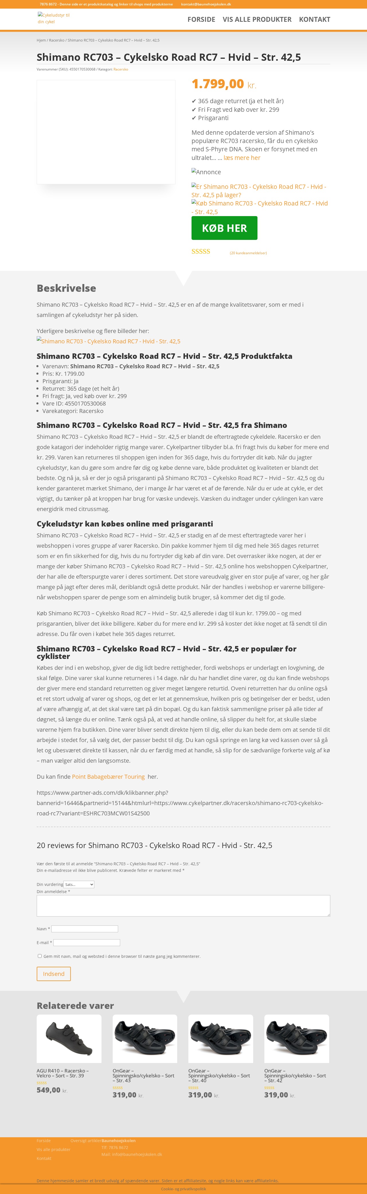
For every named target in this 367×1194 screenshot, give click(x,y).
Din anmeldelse (53, 891)
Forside (201, 20)
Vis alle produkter (257, 20)
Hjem (41, 40)
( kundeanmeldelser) (248, 252)
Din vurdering (50, 884)
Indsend (54, 974)
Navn (43, 928)
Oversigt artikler (86, 1140)
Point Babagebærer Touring (108, 776)
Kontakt (314, 20)
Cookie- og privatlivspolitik (62, 1167)
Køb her (224, 228)
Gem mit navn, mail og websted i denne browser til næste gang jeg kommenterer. (122, 956)
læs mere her (242, 158)
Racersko (57, 40)
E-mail (44, 942)
